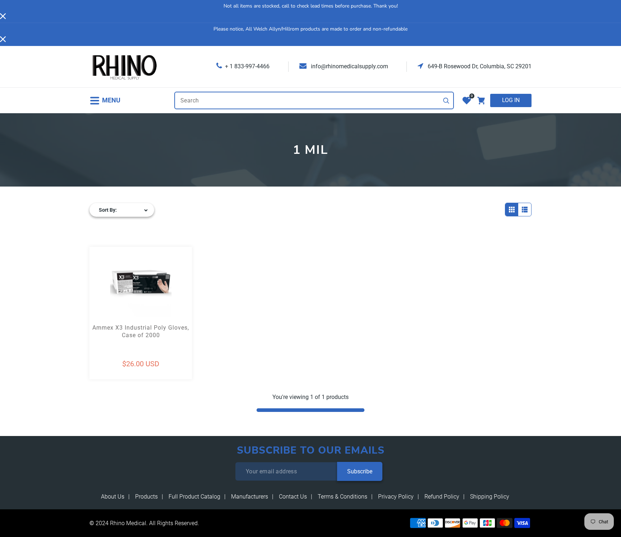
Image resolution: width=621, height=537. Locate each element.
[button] (104, 100)
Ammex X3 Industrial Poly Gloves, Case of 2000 (140, 331)
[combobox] (314, 100)
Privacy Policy (396, 496)
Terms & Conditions (342, 496)
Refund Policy (441, 496)
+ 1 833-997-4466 (247, 66)
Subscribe (359, 471)
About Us (112, 496)
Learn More (115, 299)
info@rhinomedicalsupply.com (348, 66)
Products (146, 496)
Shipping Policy (489, 496)
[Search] (446, 101)
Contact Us (293, 496)
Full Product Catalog (194, 496)
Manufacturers (249, 496)
